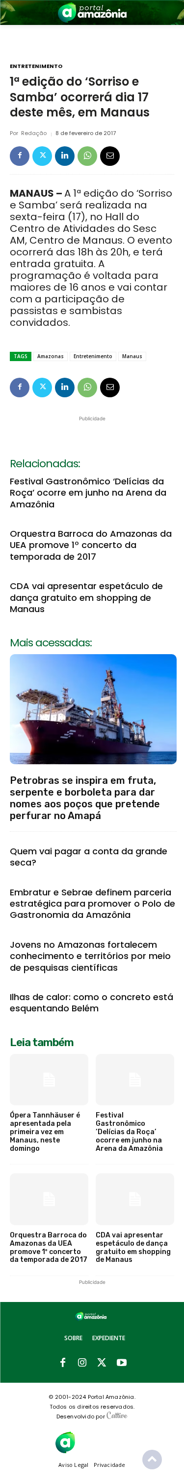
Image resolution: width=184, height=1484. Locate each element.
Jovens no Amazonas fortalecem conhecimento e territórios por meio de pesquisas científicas (90, 956)
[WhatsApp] (87, 156)
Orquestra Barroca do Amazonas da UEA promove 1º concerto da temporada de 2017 (91, 545)
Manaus (132, 356)
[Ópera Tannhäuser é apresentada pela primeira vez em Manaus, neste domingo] (49, 1080)
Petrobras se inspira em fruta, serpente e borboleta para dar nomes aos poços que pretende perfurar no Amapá (85, 798)
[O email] (110, 156)
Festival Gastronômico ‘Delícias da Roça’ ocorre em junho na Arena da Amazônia (88, 492)
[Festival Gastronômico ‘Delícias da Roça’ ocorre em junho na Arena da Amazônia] (135, 1080)
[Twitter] (42, 156)
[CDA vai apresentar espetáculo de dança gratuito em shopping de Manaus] (135, 1199)
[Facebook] (19, 156)
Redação (34, 133)
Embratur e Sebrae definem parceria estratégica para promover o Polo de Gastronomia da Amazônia (92, 903)
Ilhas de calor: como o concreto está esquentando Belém (91, 1002)
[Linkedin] (65, 156)
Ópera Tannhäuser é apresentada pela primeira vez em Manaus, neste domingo (45, 1131)
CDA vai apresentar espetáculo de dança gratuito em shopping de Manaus (86, 597)
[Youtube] (121, 1363)
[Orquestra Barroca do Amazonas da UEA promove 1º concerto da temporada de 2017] (49, 1199)
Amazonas (50, 356)
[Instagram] (82, 1363)
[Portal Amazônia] (92, 12)
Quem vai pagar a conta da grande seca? (88, 856)
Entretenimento (36, 66)
